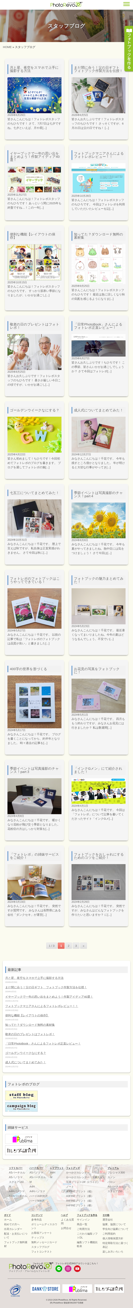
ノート (70, 1186)
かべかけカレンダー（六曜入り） (85, 1177)
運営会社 (108, 1219)
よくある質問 (67, 1221)
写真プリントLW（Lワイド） (83, 1182)
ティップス (37, 1237)
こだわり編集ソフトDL (87, 1235)
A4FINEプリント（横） (80, 1205)
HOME (7, 47)
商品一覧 (82, 1224)
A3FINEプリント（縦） (80, 1191)
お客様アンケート (41, 1233)
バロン (111, 1182)
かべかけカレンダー (78, 1172)
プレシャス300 (116, 1172)
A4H (32, 1186)
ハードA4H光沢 (39, 1196)
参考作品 (36, 1219)
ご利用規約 (109, 1233)
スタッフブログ (40, 1247)
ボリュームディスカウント (44, 1226)
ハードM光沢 (37, 1200)
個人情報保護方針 (113, 1238)
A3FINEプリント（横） (80, 1196)
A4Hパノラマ (16, 1191)
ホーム (8, 1219)
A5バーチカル (17, 1172)
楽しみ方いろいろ (113, 1251)
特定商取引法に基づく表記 (115, 1245)
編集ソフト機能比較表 (87, 1244)
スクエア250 (115, 1191)
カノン (111, 1177)
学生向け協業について (115, 1229)
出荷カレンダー (13, 1229)
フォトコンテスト (41, 1251)
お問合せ (66, 1228)
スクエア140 (16, 1182)
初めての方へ (12, 1224)
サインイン (83, 1219)
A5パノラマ (16, 1177)
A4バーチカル (116, 1186)
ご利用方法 (83, 1229)
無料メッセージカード (44, 1242)
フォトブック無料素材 (15, 1244)
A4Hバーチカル (18, 1196)
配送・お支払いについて (15, 1235)
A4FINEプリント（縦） (80, 1200)
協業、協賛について (114, 1224)
